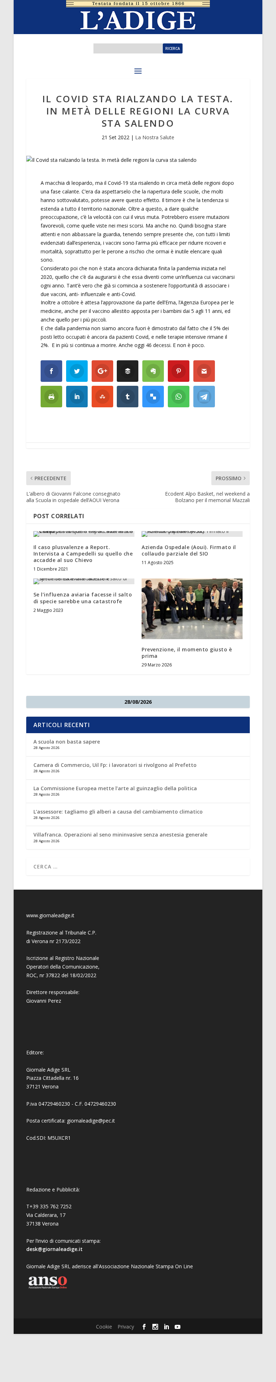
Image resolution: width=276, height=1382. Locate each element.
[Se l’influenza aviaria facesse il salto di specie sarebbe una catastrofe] (83, 581)
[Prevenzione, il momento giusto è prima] (192, 608)
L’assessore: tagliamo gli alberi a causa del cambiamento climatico (118, 811)
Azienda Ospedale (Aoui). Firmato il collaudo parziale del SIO (189, 550)
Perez (54, 1000)
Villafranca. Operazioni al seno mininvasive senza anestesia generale (120, 834)
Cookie (104, 1326)
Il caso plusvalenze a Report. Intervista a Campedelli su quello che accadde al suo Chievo (83, 553)
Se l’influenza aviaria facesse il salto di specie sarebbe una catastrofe (82, 597)
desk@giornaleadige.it (54, 1249)
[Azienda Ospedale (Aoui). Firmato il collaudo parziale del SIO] (192, 534)
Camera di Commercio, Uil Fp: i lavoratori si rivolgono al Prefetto (115, 765)
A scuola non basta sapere (66, 741)
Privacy (126, 1326)
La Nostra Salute (154, 137)
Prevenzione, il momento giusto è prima (187, 652)
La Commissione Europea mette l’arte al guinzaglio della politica (115, 788)
